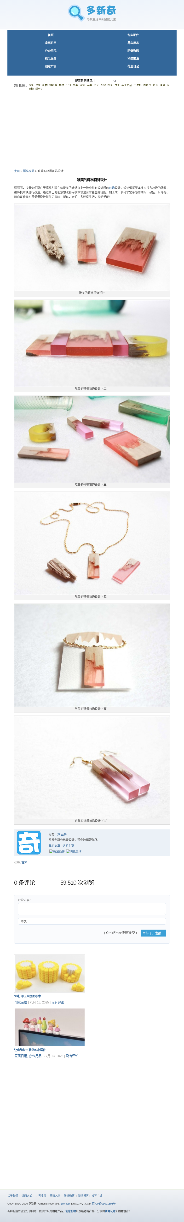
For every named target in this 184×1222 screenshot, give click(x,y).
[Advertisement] (92, 129)
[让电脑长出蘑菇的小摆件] (49, 1045)
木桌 (89, 85)
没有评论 (58, 1002)
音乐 (31, 85)
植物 (61, 85)
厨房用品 (133, 43)
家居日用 (51, 43)
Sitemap (65, 1203)
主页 (17, 171)
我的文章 (54, 846)
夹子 (96, 85)
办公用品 (51, 51)
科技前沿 (133, 58)
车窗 (103, 85)
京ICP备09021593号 (104, 1203)
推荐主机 (97, 1195)
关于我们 (12, 1195)
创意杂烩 (21, 1002)
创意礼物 (70, 1211)
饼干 (117, 85)
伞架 (75, 85)
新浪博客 (83, 1195)
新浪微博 (69, 1195)
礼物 (45, 85)
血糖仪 (147, 85)
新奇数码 (133, 51)
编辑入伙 (55, 1195)
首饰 (112, 188)
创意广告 (51, 66)
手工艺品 (126, 85)
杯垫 (110, 85)
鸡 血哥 (62, 834)
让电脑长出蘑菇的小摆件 (30, 1050)
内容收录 (41, 1195)
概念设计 (51, 58)
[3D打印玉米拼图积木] (49, 991)
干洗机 (138, 85)
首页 (51, 35)
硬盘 (162, 85)
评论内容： (25, 900)
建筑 (38, 85)
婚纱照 (53, 85)
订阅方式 (27, 1195)
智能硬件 (133, 35)
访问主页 (68, 846)
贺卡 (155, 85)
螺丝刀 (39, 88)
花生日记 (133, 66)
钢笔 (82, 85)
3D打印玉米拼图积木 (27, 996)
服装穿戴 (28, 171)
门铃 (68, 85)
